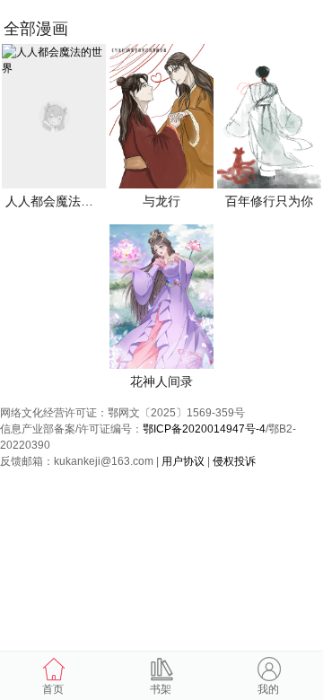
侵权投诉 (234, 461)
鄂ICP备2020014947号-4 (204, 429)
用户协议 (183, 461)
